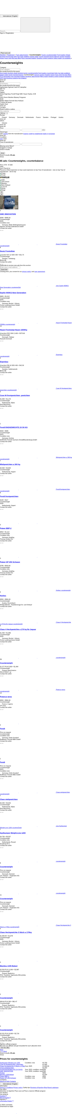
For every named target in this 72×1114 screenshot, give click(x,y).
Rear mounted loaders (28, 58)
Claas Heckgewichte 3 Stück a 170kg (16, 932)
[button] (36, 43)
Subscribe (4, 269)
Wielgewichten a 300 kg (10, 464)
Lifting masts (57, 58)
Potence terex (6, 697)
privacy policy (26, 271)
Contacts (13, 1081)
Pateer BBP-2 (5, 528)
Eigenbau (4, 362)
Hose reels (8, 58)
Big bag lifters (16, 58)
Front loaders (61, 55)
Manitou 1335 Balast (8, 966)
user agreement (39, 271)
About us (3, 1081)
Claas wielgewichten (9, 799)
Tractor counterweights (48, 55)
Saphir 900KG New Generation (13, 293)
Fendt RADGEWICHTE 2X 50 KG (14, 427)
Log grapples (66, 58)
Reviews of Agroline (37, 1087)
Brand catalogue (53, 1087)
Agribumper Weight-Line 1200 (13, 833)
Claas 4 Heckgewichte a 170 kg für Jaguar (18, 629)
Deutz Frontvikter (7, 251)
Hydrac (3, 596)
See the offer (5, 1048)
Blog (45, 1087)
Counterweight (6, 663)
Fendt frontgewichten (9, 496)
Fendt (2, 729)
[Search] (35, 24)
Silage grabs (34, 56)
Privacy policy (18, 1087)
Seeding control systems (45, 58)
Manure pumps (59, 56)
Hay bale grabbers (23, 56)
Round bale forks (11, 56)
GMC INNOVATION (8, 214)
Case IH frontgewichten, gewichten (15, 395)
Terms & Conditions (6, 1087)
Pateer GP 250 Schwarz (10, 562)
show (2, 153)
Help (7, 1081)
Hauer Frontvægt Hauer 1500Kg (13, 330)
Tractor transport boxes (46, 56)
